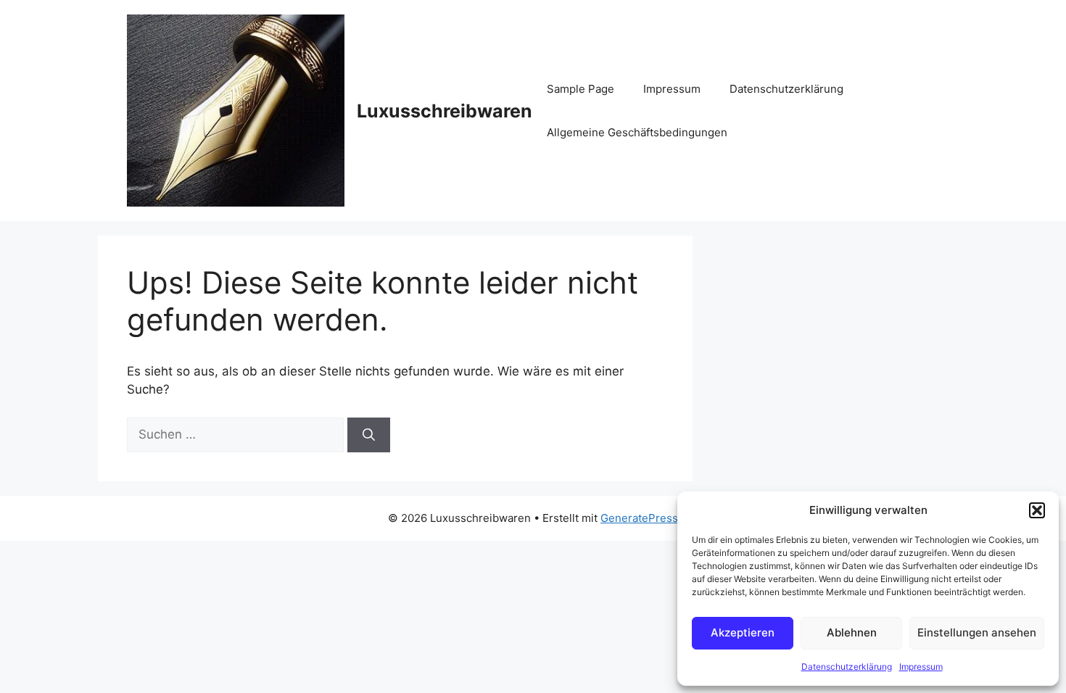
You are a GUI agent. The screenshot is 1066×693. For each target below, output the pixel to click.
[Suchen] (368, 435)
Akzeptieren (742, 632)
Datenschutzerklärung (846, 666)
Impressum (921, 666)
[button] (1037, 510)
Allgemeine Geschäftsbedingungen (637, 132)
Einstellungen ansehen (976, 632)
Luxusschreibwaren (444, 111)
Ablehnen (852, 632)
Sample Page (580, 89)
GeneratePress (639, 518)
